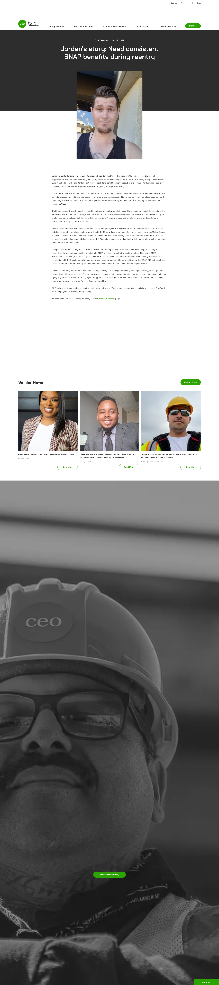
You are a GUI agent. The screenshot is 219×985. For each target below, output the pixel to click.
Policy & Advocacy (106, 298)
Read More (68, 467)
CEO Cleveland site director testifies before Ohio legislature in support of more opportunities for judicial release (108, 456)
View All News (190, 382)
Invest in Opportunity (109, 874)
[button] (56, 26)
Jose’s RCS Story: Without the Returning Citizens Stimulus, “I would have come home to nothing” (169, 456)
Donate (193, 25)
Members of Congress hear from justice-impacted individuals (46, 454)
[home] (28, 25)
